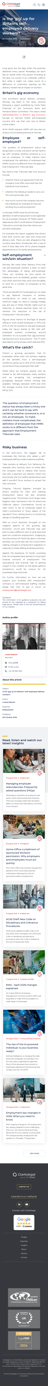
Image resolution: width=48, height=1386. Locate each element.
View (13, 663)
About (23, 1249)
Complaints (24, 1376)
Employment (25, 39)
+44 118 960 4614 (15, 671)
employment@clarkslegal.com (16, 590)
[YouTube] (27, 1204)
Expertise (24, 1241)
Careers (24, 1253)
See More (34, 1153)
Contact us (24, 1187)
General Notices (26, 1374)
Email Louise (13, 667)
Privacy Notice (38, 1374)
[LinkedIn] (19, 1204)
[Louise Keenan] (24, 637)
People (24, 1237)
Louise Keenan (8, 702)
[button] (24, 1222)
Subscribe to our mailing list (24, 1196)
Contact (24, 1257)
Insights (24, 1245)
